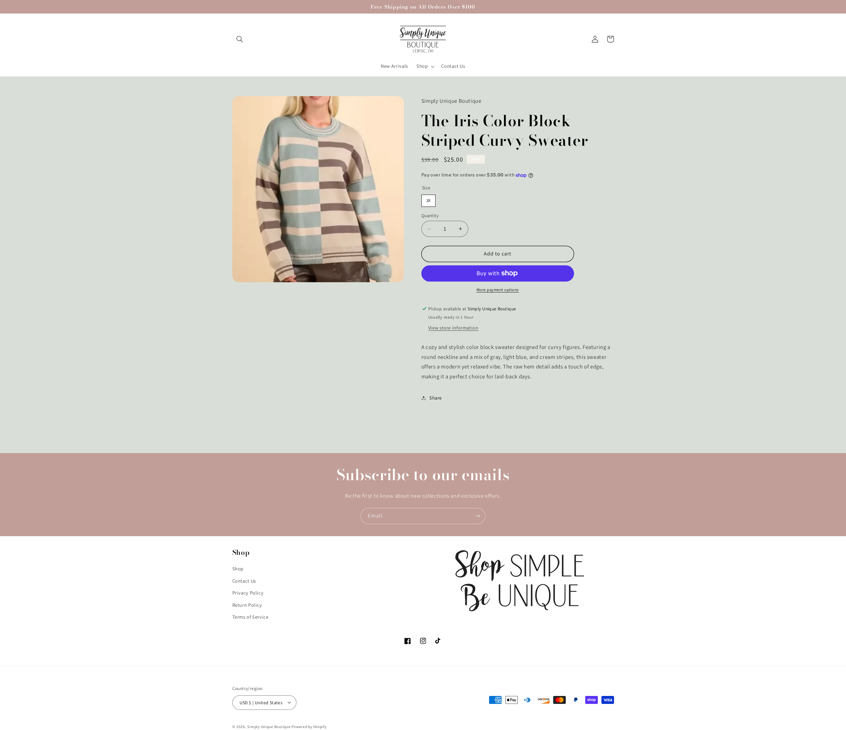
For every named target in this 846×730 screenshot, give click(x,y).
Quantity (430, 215)
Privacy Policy (248, 593)
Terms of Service (250, 616)
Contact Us (244, 580)
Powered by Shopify (308, 726)
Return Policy (247, 604)
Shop (238, 568)
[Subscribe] (477, 516)
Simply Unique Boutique (269, 726)
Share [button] (435, 398)
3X (428, 199)
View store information (453, 328)
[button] (240, 39)
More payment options (498, 289)
